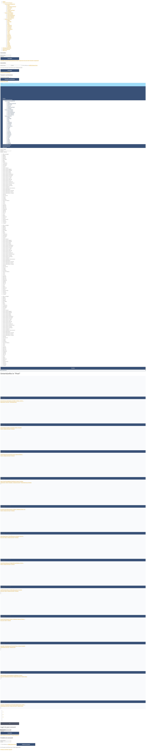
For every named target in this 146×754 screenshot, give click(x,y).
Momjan (9, 35)
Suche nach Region (9, 12)
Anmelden (10, 58)
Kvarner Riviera (10, 17)
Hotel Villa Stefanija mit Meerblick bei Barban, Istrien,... (12, 563)
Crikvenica (9, 25)
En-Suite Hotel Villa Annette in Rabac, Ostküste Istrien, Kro (12, 509)
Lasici (8, 32)
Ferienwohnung (13, 402)
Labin (8, 31)
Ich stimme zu (30, 65)
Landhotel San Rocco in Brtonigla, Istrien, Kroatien (11, 590)
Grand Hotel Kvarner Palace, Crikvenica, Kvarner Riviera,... (12, 619)
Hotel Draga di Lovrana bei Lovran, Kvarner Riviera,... (11, 454)
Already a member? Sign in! (6, 749)
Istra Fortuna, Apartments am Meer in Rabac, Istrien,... (12, 400)
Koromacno (9, 29)
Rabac (8, 43)
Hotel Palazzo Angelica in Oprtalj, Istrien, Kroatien (11, 427)
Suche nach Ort (8, 19)
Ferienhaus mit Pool (11, 6)
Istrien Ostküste (10, 16)
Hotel (8, 5)
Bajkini (8, 20)
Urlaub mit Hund (11, 10)
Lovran (8, 34)
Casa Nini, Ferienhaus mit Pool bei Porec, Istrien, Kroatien (12, 646)
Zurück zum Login (4, 81)
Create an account (26, 744)
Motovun (9, 36)
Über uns (5, 50)
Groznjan (9, 27)
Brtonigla (9, 21)
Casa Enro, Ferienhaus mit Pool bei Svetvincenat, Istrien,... (12, 704)
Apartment (9, 7)
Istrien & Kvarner (6, 49)
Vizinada (9, 46)
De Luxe (9, 9)
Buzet (8, 24)
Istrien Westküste (11, 15)
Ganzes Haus (12, 647)
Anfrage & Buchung (7, 48)
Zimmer (13, 429)
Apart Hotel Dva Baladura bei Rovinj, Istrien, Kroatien (11, 481)
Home (4, 1)
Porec (8, 40)
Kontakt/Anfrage (16, 83)
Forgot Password (15, 735)
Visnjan (8, 45)
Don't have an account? (5, 735)
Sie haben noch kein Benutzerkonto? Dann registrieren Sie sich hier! (15, 60)
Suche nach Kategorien (10, 4)
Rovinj (8, 44)
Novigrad (9, 38)
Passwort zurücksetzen (10, 79)
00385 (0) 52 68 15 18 (7, 83)
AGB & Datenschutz (33, 65)
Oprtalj (8, 39)
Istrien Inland (10, 14)
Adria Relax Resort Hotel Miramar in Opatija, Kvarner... (12, 536)
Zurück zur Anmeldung (5, 72)
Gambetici (9, 26)
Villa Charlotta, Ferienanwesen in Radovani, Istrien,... (11, 675)
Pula (8, 41)
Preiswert (9, 11)
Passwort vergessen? (34, 60)
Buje (8, 22)
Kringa (8, 30)
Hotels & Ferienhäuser (7, 99)
